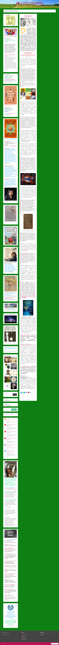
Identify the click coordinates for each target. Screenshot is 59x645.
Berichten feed (24, 637)
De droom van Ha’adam (8, 589)
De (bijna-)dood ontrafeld (25, 335)
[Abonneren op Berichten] (3, 632)
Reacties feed (24, 638)
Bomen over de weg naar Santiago (9, 584)
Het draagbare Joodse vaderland (11, 489)
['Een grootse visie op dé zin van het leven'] (14, 360)
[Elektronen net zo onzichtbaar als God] (7, 386)
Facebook (6, 79)
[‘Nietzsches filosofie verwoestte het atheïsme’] (7, 366)
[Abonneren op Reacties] (3, 634)
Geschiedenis (6, 565)
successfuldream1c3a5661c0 (9, 450)
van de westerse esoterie (12, 565)
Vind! (15, 394)
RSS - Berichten (6, 632)
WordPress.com (24, 639)
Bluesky (5, 80)
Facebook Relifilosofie (12, 79)
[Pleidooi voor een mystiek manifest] (7, 360)
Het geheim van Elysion (8, 554)
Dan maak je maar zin (10, 113)
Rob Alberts (7, 444)
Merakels (5, 579)
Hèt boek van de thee (7, 595)
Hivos (13, 52)
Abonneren (14, 409)
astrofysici (25, 253)
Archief (5, 404)
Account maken (24, 634)
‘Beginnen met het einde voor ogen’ (10, 451)
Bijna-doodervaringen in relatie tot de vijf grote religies (28, 296)
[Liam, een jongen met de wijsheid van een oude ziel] (14, 379)
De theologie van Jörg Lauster (8, 573)
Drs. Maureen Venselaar (25, 344)
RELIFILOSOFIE (29, 3)
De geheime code (26, 366)
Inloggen (23, 635)
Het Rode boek (6, 544)
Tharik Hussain (7, 178)
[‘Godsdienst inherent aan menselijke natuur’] (14, 366)
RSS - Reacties (6, 634)
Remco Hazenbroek (8, 418)
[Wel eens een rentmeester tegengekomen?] (7, 379)
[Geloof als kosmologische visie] (14, 386)
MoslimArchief (13, 146)
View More (28, 399)
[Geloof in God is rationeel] (14, 373)
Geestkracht (6, 569)
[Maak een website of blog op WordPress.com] (3, 643)
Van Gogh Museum (10, 298)
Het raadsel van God (7, 561)
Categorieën (6, 399)
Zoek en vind (6, 392)
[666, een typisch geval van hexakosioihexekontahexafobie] (7, 373)
